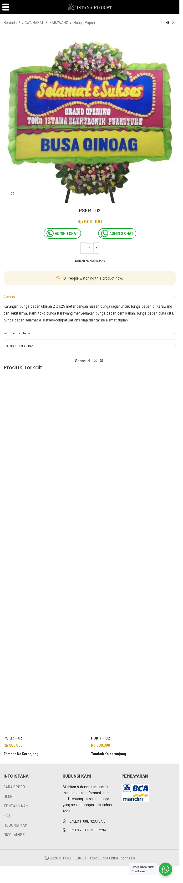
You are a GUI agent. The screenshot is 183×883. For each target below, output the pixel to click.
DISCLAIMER (14, 834)
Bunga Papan (84, 22)
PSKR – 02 (100, 737)
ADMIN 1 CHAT (66, 233)
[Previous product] (161, 22)
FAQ (7, 815)
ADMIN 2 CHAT (121, 233)
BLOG (8, 796)
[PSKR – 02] (133, 554)
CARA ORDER (14, 786)
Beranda (10, 22)
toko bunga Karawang (55, 313)
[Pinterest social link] (101, 360)
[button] (21, 754)
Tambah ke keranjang (90, 260)
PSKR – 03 (13, 737)
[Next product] (173, 22)
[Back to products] (167, 22)
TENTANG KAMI (17, 805)
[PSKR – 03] (46, 554)
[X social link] (95, 360)
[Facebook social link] (89, 360)
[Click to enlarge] (12, 193)
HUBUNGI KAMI (16, 825)
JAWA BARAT (33, 22)
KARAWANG (58, 22)
